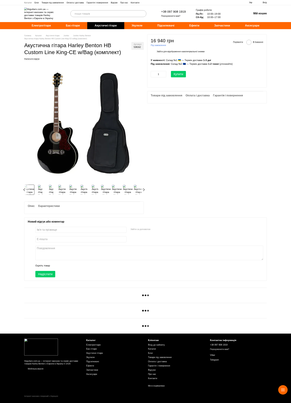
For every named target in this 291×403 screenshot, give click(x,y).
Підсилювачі (165, 25)
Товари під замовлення (53, 3)
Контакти (135, 3)
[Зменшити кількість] (153, 74)
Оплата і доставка (75, 3)
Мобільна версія (35, 369)
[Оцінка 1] (55, 266)
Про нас (124, 3)
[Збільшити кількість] (163, 74)
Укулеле (137, 25)
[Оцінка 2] (61, 266)
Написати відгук (31, 59)
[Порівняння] (240, 13)
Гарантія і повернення (97, 3)
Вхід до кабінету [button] (156, 345)
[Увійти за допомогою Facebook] (154, 229)
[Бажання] (231, 13)
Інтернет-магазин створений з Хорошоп (41, 396)
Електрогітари (41, 25)
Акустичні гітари (106, 25)
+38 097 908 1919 (173, 11)
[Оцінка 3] (66, 266)
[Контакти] (283, 390)
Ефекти (194, 25)
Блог (37, 3)
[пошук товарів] (143, 13)
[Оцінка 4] (71, 266)
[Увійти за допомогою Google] (159, 229)
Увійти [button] (160, 52)
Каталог (28, 3)
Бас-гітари (73, 25)
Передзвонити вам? (170, 16)
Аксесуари (252, 25)
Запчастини (222, 25)
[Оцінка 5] (77, 266)
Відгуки (114, 3)
